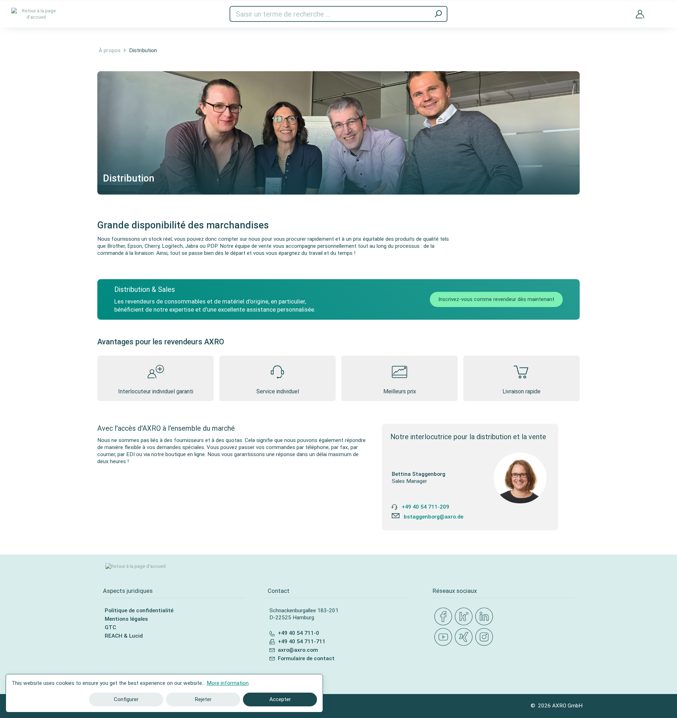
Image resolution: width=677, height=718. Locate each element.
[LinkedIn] (485, 617)
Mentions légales (126, 619)
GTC (110, 627)
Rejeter (203, 699)
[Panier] (660, 9)
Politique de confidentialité (139, 610)
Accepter (280, 699)
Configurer (126, 699)
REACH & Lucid (124, 636)
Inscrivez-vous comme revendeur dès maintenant (496, 299)
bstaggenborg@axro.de (433, 517)
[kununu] (465, 617)
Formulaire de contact (306, 658)
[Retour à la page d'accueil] (36, 14)
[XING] (465, 637)
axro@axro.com (298, 650)
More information (228, 683)
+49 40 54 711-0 (298, 633)
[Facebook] (444, 617)
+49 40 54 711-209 (425, 507)
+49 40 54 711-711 (301, 641)
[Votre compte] (639, 14)
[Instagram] (485, 637)
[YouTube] (444, 637)
